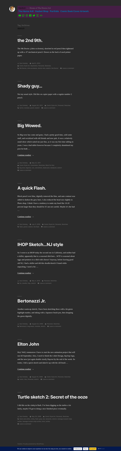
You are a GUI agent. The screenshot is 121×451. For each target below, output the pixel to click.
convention (38, 168)
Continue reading (25, 155)
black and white (24, 419)
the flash (36, 227)
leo (44, 419)
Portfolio (54, 11)
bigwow (28, 168)
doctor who (41, 68)
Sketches (48, 66)
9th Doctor (22, 68)
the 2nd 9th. (30, 40)
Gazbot (22, 8)
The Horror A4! (26, 11)
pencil (32, 108)
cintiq (32, 419)
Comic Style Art (24, 66)
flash (21, 227)
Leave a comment (68, 68)
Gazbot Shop (41, 11)
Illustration (34, 66)
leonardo (48, 419)
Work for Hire (50, 165)
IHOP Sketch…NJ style (40, 244)
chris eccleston (32, 68)
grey (40, 419)
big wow (22, 168)
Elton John (28, 344)
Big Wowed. (29, 125)
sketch (48, 68)
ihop (29, 283)
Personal (41, 66)
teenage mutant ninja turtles (31, 421)
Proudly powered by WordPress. (33, 444)
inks (25, 379)
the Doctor (54, 68)
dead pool (46, 168)
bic (20, 283)
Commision (34, 165)
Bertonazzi (23, 326)
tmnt (43, 421)
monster (26, 108)
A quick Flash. (31, 188)
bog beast (30, 326)
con (33, 168)
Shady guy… (29, 86)
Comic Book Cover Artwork (74, 11)
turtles (48, 421)
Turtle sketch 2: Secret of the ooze (52, 397)
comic (21, 379)
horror (21, 108)
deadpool (53, 168)
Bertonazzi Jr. (31, 301)
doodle (24, 283)
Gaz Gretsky (23, 63)
